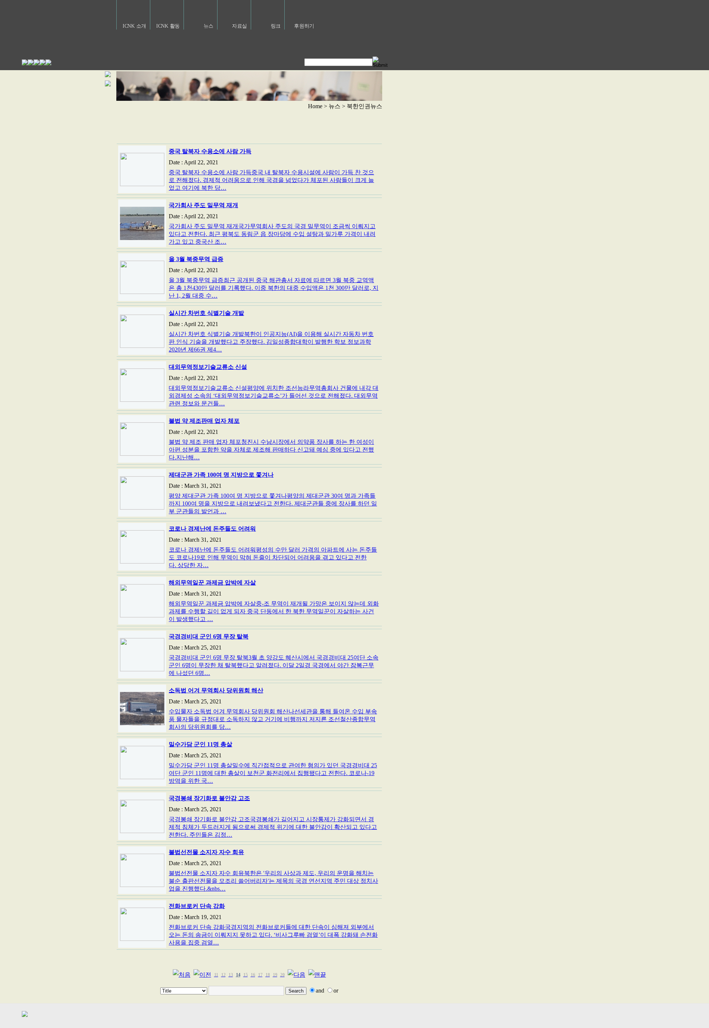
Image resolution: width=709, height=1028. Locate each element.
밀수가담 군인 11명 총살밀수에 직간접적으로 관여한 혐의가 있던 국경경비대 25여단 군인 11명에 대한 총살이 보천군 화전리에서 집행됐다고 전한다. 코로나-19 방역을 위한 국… (273, 773)
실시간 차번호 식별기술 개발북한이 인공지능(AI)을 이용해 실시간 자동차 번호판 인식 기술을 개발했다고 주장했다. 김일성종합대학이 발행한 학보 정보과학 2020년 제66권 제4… (271, 342)
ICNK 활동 (168, 26)
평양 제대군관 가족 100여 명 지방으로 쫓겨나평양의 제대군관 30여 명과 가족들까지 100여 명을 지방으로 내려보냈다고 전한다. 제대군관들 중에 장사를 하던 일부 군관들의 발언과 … (273, 503)
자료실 (239, 26)
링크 (276, 26)
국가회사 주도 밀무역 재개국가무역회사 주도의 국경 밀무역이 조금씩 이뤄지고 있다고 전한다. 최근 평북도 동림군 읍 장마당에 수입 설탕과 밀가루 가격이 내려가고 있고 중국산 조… (272, 234)
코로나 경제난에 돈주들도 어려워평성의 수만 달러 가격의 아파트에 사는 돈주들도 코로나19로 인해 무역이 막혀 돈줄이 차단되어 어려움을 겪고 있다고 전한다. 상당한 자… (273, 557)
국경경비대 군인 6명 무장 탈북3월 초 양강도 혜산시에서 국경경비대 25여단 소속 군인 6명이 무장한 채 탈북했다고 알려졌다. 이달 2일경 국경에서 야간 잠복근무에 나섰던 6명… (274, 665)
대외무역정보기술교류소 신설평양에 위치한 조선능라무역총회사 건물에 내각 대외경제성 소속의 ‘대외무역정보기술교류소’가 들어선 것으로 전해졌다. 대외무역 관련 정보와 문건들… (274, 396)
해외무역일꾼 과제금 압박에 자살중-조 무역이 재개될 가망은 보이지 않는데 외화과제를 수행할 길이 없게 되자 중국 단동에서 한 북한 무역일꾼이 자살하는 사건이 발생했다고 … (274, 611)
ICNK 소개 (134, 26)
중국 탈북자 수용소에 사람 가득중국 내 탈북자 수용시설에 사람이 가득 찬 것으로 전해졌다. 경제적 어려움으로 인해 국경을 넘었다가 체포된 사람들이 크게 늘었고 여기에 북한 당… (271, 180)
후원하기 (304, 26)
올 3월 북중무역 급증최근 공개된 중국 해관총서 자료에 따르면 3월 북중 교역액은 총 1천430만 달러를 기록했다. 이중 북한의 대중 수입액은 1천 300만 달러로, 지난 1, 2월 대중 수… (274, 288)
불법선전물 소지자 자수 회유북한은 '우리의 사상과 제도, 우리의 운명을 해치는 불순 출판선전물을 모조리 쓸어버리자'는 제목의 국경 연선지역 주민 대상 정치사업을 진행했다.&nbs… (273, 881)
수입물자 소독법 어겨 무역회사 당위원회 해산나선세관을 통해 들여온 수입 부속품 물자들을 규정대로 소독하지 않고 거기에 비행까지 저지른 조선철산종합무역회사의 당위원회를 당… (273, 719)
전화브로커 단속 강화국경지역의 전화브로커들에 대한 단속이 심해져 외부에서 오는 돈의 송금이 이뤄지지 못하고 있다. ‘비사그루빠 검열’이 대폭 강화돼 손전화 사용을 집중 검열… (273, 935)
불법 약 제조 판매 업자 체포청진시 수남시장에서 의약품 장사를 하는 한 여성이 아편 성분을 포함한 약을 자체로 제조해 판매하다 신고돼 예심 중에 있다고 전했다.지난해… (271, 449)
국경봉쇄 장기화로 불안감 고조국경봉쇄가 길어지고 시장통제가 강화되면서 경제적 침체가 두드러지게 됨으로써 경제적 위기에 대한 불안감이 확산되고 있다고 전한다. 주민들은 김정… (273, 827)
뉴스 (208, 26)
